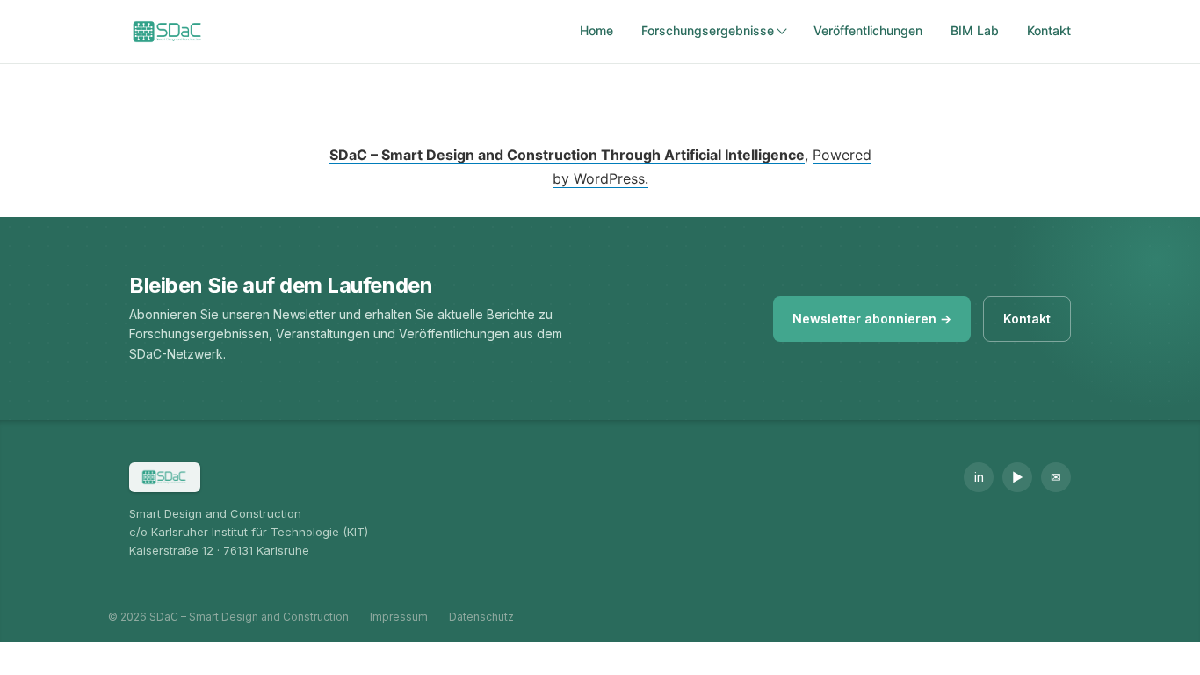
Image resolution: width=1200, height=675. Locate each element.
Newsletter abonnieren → (871, 318)
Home (596, 30)
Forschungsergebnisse (707, 30)
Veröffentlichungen (867, 30)
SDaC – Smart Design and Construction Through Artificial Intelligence (567, 154)
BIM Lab (975, 30)
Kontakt (1049, 30)
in (979, 476)
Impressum (399, 616)
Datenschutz (481, 616)
